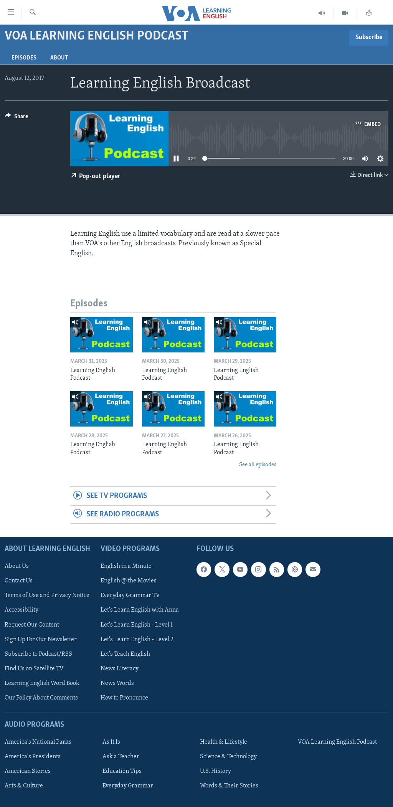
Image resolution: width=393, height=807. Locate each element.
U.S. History (215, 771)
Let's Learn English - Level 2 (137, 640)
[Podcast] (294, 569)
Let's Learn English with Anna (140, 610)
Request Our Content (32, 625)
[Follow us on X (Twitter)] (222, 569)
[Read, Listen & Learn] (369, 13)
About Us (17, 566)
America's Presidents (33, 757)
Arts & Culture (24, 786)
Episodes (24, 58)
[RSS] (276, 569)
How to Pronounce (124, 698)
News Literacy (120, 669)
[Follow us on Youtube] (240, 569)
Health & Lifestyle (223, 742)
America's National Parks (38, 742)
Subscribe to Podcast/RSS (38, 654)
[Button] (16, 118)
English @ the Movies (129, 581)
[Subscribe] (312, 569)
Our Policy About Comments (41, 698)
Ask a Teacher (120, 757)
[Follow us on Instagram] (258, 569)
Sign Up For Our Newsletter (41, 640)
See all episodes (257, 465)
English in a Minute (126, 566)
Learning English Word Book (42, 683)
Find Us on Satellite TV (34, 669)
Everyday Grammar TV (130, 596)
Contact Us (19, 581)
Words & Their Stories (229, 786)
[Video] (345, 13)
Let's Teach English (125, 654)
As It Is (111, 742)
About (59, 58)
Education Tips (122, 771)
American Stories (28, 771)
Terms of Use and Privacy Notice (47, 596)
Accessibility (21, 610)
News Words (117, 683)
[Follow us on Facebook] (203, 569)
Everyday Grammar (127, 786)
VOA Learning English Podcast (337, 742)
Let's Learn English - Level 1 (137, 625)
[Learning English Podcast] (101, 334)
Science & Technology (228, 757)
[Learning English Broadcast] (322, 13)
